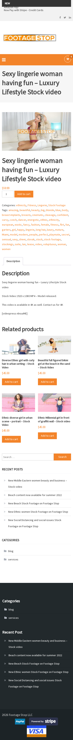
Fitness (32, 205)
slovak (31, 239)
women (6, 249)
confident (62, 215)
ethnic (43, 220)
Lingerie (42, 205)
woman (62, 244)
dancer (22, 220)
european (7, 224)
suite (18, 244)
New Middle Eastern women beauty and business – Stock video (37, 483)
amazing (13, 210)
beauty (35, 210)
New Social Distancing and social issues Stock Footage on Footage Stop (34, 523)
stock (39, 239)
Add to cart (23, 194)
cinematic (37, 215)
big (43, 210)
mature (59, 229)
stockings (7, 244)
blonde (50, 210)
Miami (5, 234)
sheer (22, 239)
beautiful (25, 210)
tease (30, 244)
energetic (33, 220)
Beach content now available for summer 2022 (35, 495)
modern (23, 234)
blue (58, 210)
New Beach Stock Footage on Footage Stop (33, 503)
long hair (41, 229)
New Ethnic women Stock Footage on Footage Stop (38, 511)
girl (14, 229)
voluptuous (49, 244)
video (38, 244)
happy (20, 229)
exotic (18, 224)
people (33, 234)
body (65, 210)
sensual (6, 239)
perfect (43, 234)
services (13, 559)
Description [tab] (13, 261)
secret (65, 234)
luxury (50, 229)
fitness (54, 224)
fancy (26, 224)
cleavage (50, 215)
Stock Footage (57, 205)
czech (13, 220)
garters (6, 229)
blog (10, 551)
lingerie (30, 229)
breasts (26, 215)
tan (24, 244)
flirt (62, 224)
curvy (5, 220)
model (13, 234)
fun (67, 224)
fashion (35, 224)
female (45, 224)
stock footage (52, 239)
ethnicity (21, 205)
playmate (54, 234)
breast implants (11, 215)
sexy (15, 239)
